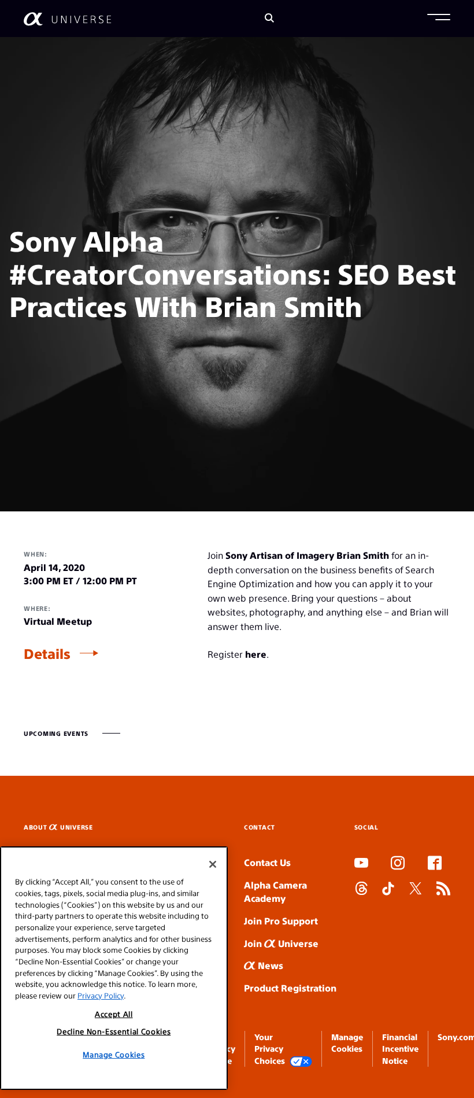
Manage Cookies (114, 1054)
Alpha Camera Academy (275, 891)
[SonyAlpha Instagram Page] (398, 864)
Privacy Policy (100, 995)
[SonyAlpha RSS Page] (443, 890)
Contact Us (267, 862)
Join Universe (281, 943)
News (269, 965)
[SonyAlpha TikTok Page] (388, 890)
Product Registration (290, 988)
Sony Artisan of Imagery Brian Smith (307, 555)
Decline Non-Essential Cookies (114, 1031)
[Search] (269, 18)
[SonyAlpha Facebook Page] (435, 864)
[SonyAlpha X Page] (416, 890)
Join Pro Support (281, 921)
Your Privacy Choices (269, 1048)
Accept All (114, 1014)
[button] (438, 18)
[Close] (212, 864)
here (255, 654)
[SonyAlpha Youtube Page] (361, 864)
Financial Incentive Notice (400, 1048)
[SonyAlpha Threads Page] (361, 890)
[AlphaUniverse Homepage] (67, 18)
